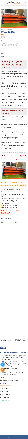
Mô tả (2, 53)
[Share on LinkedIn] (16, 44)
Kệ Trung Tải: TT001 (6, 340)
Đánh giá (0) (4, 56)
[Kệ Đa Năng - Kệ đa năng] (14, 2)
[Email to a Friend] (11, 44)
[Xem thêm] (4, 400)
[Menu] (2, 3)
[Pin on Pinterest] (14, 44)
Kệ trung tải (10, 29)
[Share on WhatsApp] (2, 44)
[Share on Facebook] (5, 44)
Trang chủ (3, 29)
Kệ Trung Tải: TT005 (20, 340)
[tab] (14, 53)
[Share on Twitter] (8, 44)
